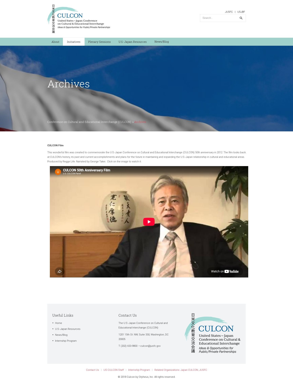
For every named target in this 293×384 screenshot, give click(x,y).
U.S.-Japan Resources (67, 328)
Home (58, 323)
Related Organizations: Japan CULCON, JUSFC (180, 369)
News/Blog (61, 334)
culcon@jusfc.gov (150, 345)
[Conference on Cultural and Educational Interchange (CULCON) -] (78, 18)
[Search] (241, 18)
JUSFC (229, 11)
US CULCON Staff (114, 369)
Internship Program (66, 340)
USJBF (241, 11)
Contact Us (92, 369)
